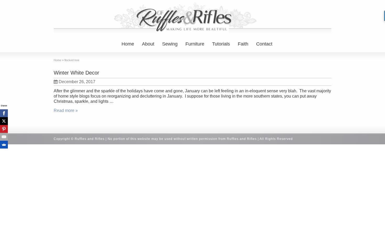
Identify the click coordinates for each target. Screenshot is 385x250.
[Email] (4, 137)
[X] (4, 121)
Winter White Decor (76, 73)
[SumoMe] (4, 145)
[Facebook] (4, 113)
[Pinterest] (4, 129)
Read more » (66, 110)
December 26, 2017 (77, 81)
